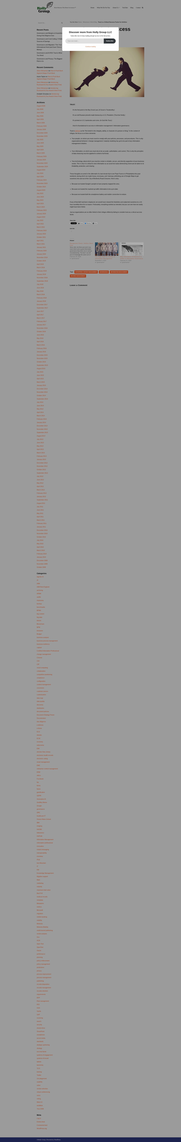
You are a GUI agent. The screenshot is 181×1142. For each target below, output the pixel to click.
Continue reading (90, 46)
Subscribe (109, 41)
